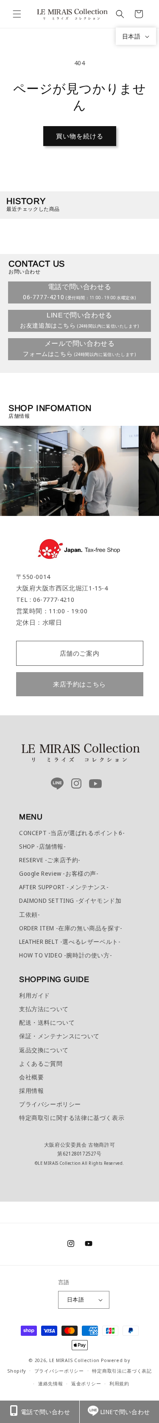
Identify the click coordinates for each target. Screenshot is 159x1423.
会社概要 (31, 1077)
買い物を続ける (79, 136)
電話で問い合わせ (45, 1412)
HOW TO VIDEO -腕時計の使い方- (65, 955)
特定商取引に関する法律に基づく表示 (71, 1118)
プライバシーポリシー (50, 1104)
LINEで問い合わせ (125, 1412)
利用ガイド (34, 995)
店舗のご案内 (80, 653)
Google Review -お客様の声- (59, 873)
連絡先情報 (50, 1383)
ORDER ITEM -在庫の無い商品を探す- (71, 928)
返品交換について (44, 1050)
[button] (17, 14)
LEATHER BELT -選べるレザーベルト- (69, 942)
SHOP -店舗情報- (42, 846)
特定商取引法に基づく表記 (121, 1371)
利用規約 (119, 1383)
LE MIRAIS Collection (74, 1360)
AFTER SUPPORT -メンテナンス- (64, 887)
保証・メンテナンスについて (59, 1036)
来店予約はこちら (79, 684)
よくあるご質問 (40, 1063)
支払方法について (44, 1009)
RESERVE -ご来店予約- (50, 860)
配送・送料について (47, 1022)
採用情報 (31, 1091)
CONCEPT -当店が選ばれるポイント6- (72, 833)
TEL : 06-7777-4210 (45, 599)
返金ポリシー (86, 1383)
